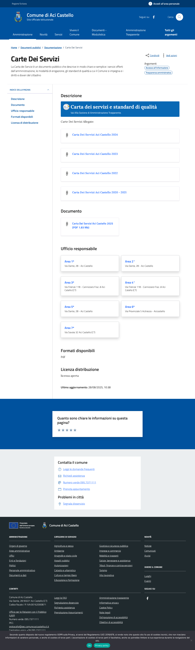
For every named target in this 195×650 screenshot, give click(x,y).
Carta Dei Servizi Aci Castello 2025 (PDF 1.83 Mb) (92, 225)
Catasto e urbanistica (65, 570)
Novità (43, 34)
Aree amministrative (19, 551)
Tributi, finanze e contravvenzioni (115, 565)
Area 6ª (130, 306)
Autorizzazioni (61, 565)
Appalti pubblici (61, 560)
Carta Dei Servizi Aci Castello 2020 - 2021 (99, 192)
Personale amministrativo (22, 570)
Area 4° (130, 282)
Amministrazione (22, 34)
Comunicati (150, 551)
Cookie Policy (106, 607)
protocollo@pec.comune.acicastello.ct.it (29, 626)
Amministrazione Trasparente (136, 32)
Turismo (103, 570)
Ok (89, 645)
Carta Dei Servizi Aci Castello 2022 (95, 173)
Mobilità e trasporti (108, 555)
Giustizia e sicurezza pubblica (113, 546)
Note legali (104, 612)
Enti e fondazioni (17, 560)
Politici (12, 565)
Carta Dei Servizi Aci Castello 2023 (95, 154)
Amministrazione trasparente (114, 598)
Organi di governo (18, 546)
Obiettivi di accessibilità (111, 622)
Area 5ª (69, 306)
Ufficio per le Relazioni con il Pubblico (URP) (27, 613)
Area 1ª (69, 261)
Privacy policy (102, 645)
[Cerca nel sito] (179, 17)
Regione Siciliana (19, 3)
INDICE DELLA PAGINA (20, 89)
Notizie (147, 546)
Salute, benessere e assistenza (114, 560)
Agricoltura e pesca (63, 546)
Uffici (11, 555)
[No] (191, 640)
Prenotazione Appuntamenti (68, 612)
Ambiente (59, 551)
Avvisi (147, 555)
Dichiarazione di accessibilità (113, 617)
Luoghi (147, 576)
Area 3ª (69, 282)
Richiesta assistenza (64, 607)
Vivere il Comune (74, 32)
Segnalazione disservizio (66, 602)
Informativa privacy (109, 602)
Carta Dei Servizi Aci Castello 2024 (95, 134)
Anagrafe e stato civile (65, 555)
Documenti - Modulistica (99, 32)
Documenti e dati (17, 575)
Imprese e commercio (110, 551)
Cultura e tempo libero (65, 575)
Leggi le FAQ (60, 598)
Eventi (147, 581)
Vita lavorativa (106, 575)
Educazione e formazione (66, 580)
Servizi (58, 34)
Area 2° (130, 261)
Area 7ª (69, 328)
